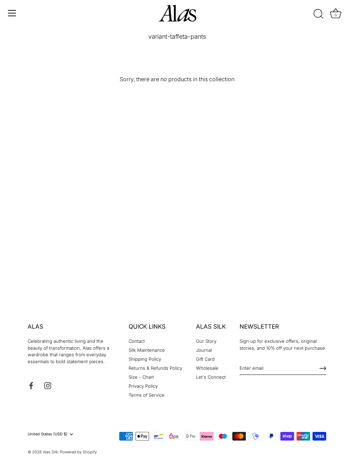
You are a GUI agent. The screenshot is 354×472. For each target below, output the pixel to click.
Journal (204, 350)
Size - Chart (141, 377)
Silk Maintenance (147, 350)
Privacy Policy (143, 386)
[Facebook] (31, 385)
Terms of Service (147, 395)
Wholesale (207, 368)
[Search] (318, 14)
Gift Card (205, 359)
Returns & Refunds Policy (155, 368)
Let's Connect (211, 377)
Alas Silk (50, 452)
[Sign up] (322, 368)
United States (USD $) (47, 434)
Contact (137, 341)
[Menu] (12, 13)
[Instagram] (47, 385)
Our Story (206, 341)
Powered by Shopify (78, 452)
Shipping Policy (145, 359)
